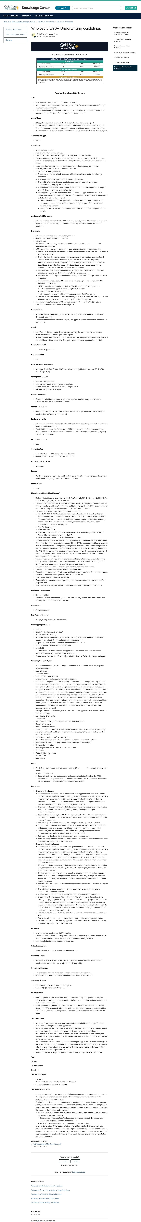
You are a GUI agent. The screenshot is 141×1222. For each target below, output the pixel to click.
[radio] (64, 1161)
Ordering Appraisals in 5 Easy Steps (45, 1198)
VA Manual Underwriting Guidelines (124, 52)
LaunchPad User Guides (44, 16)
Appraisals (26, 16)
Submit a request (78, 1172)
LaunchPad (131, 8)
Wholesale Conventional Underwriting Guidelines (121, 33)
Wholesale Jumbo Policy (121, 62)
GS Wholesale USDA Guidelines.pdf (47, 1144)
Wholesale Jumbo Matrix (121, 57)
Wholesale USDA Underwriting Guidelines (123, 68)
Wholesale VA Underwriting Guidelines (122, 47)
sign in (38, 1221)
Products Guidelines (46, 22)
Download (43, 1147)
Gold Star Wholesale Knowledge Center (19, 22)
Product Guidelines (10, 16)
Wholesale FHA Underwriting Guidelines (122, 40)
